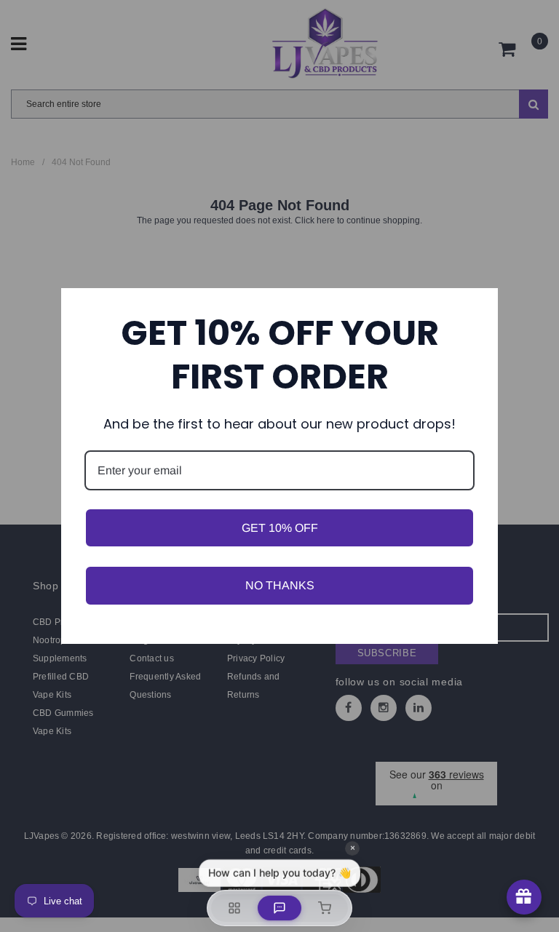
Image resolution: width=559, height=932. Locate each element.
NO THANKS (279, 585)
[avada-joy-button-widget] (524, 897)
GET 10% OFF (280, 528)
